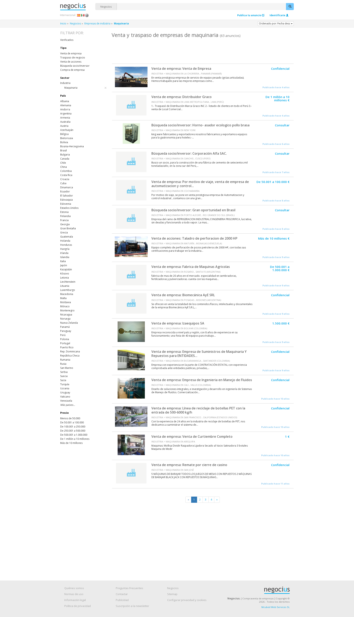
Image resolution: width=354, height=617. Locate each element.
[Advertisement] (202, 50)
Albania (64, 101)
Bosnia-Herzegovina (72, 146)
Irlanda (64, 253)
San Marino (66, 368)
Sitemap (172, 594)
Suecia (64, 376)
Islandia (64, 257)
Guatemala (66, 236)
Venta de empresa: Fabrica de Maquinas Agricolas (190, 266)
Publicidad (122, 600)
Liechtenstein (67, 281)
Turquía (64, 384)
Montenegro (67, 310)
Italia (63, 261)
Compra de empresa (72, 70)
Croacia (64, 179)
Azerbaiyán (66, 130)
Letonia (64, 277)
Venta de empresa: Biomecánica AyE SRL (183, 295)
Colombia (66, 171)
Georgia (65, 224)
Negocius (77, 6)
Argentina (65, 113)
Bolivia (64, 142)
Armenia (65, 117)
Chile (63, 163)
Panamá (65, 327)
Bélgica (64, 134)
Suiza (63, 380)
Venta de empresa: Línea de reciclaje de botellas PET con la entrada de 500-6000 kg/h (198, 410)
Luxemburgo (67, 290)
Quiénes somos (74, 588)
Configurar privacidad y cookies (186, 600)
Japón (63, 265)
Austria (64, 126)
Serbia (64, 372)
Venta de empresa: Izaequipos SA (177, 323)
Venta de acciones (70, 61)
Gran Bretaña (68, 228)
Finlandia (65, 216)
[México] (83, 15)
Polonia (64, 339)
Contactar (122, 594)
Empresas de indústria (97, 23)
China (63, 167)
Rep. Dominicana (70, 351)
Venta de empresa (71, 53)
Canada (64, 158)
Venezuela (66, 400)
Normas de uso (73, 594)
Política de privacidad (77, 605)
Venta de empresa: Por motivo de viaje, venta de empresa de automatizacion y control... (200, 183)
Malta (63, 298)
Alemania (65, 105)
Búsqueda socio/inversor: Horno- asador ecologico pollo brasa (200, 125)
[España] (79, 15)
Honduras (66, 245)
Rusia (63, 364)
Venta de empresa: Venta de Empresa (181, 68)
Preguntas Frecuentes (129, 588)
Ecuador (65, 191)
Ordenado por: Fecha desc (275, 23)
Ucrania (64, 388)
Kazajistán (66, 269)
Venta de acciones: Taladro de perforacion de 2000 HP (194, 238)
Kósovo (64, 273)
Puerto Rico (67, 347)
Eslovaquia (66, 199)
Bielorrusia (66, 138)
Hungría (64, 249)
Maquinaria (85, 88)
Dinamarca (66, 187)
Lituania (64, 286)
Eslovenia (65, 204)
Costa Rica (66, 175)
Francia (64, 220)
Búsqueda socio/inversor (75, 65)
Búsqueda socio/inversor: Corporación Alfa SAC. (189, 153)
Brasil (63, 150)
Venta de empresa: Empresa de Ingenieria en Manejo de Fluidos (201, 380)
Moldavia (65, 302)
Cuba (63, 183)
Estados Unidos (69, 208)
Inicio (63, 23)
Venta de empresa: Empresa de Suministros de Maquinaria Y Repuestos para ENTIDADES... (199, 353)
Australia (65, 121)
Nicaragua (66, 314)
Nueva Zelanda (69, 322)
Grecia (64, 232)
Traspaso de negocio (72, 57)
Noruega (65, 318)
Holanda (65, 240)
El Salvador (66, 195)
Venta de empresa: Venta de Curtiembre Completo (192, 436)
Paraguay (65, 331)
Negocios (106, 6)
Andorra (65, 109)
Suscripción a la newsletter (132, 605)
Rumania (65, 359)
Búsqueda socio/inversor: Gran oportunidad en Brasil (193, 210)
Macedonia (66, 294)
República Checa (69, 355)
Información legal (75, 600)
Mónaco (65, 306)
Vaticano (65, 396)
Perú (63, 335)
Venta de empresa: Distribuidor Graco (181, 97)
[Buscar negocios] (290, 6)
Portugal (65, 343)
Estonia (64, 212)
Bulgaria (65, 154)
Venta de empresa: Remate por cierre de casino (189, 465)
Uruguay (65, 392)
